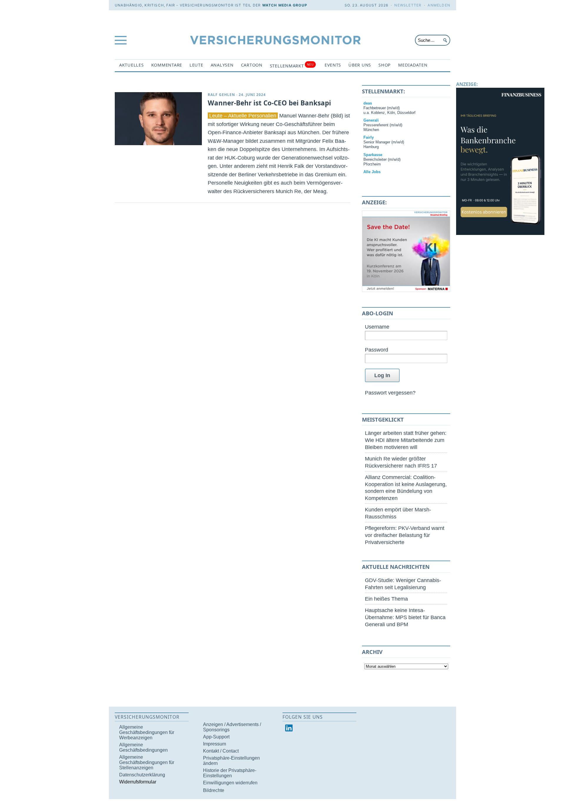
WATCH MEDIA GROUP (284, 5)
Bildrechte (213, 790)
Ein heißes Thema (386, 599)
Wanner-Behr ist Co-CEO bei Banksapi (269, 102)
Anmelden (439, 5)
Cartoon (251, 65)
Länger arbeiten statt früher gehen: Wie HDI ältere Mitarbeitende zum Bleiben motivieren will (405, 440)
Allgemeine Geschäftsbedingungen (143, 747)
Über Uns (359, 65)
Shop (384, 65)
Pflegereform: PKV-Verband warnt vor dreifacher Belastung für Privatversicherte (404, 535)
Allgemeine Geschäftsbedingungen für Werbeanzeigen (146, 732)
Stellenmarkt (292, 65)
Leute (196, 65)
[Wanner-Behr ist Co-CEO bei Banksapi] (158, 118)
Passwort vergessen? (390, 393)
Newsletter (407, 5)
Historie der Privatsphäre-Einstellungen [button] (229, 773)
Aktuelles (131, 65)
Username (377, 327)
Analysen (222, 65)
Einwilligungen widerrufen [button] (230, 782)
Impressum (214, 743)
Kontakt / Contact (221, 750)
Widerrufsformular (137, 781)
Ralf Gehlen (221, 94)
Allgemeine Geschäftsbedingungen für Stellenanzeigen (146, 762)
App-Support (216, 736)
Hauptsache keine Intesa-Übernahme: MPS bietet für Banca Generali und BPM (405, 617)
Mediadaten (412, 65)
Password (376, 350)
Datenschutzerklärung (142, 774)
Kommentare (166, 65)
